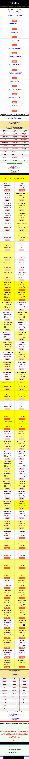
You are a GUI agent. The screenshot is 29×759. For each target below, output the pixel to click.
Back (2, 757)
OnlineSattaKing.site (16, 167)
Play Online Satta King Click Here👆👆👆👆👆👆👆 (14, 171)
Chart (9, 185)
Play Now (7, 190)
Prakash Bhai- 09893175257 (14, 126)
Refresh (14, 20)
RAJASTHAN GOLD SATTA (14, 728)
